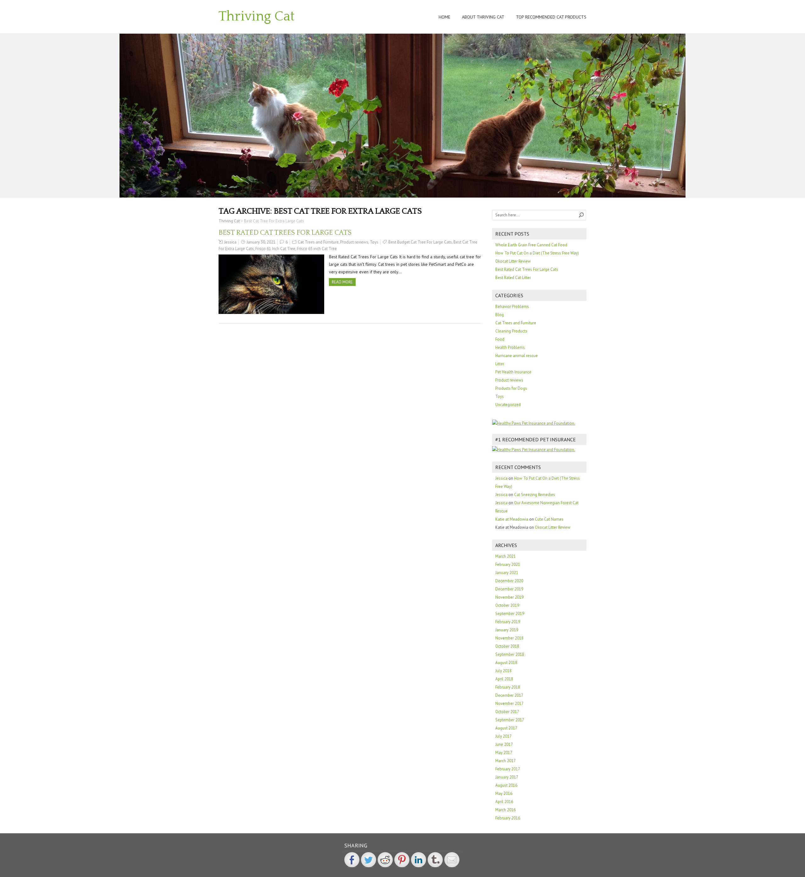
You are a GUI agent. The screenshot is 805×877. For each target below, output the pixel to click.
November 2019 (509, 597)
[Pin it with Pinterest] (401, 859)
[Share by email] (451, 859)
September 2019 (509, 613)
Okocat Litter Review (513, 261)
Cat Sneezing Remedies (534, 494)
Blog (499, 314)
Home (444, 17)
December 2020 (509, 581)
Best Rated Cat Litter (513, 277)
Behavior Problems (512, 306)
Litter (499, 363)
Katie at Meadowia (511, 519)
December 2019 (509, 589)
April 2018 (504, 679)
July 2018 (503, 670)
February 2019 (507, 621)
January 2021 (506, 572)
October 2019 (507, 605)
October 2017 (507, 711)
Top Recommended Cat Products (551, 17)
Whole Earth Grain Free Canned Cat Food (531, 245)
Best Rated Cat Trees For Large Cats (285, 233)
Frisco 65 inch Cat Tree (317, 248)
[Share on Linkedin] (418, 859)
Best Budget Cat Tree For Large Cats (420, 242)
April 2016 (504, 801)
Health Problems (510, 347)
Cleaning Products (511, 331)
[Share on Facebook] (351, 859)
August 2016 (506, 785)
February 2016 (507, 818)
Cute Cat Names (549, 519)
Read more (342, 282)
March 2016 (505, 810)
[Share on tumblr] (435, 859)
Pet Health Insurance (513, 372)
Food (499, 339)
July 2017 (503, 736)
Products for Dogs (511, 388)
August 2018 (506, 662)
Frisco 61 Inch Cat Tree (275, 248)
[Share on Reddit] (385, 859)
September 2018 (509, 654)
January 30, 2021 (261, 242)
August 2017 (506, 728)
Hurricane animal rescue (516, 355)
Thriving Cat (257, 16)
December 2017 (509, 695)
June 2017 (504, 744)
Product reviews (354, 242)
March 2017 (505, 760)
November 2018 (509, 638)
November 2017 (509, 703)
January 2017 (506, 777)
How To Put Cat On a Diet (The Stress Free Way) (537, 253)
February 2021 (507, 564)
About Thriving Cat (483, 17)
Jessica (230, 242)
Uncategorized (508, 404)
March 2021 (505, 556)
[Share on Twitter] (368, 859)
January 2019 (506, 630)
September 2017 (509, 720)
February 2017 (507, 769)
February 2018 (507, 687)
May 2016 (503, 793)
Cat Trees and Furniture (318, 242)
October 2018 (507, 646)
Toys (374, 242)
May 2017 (503, 752)
